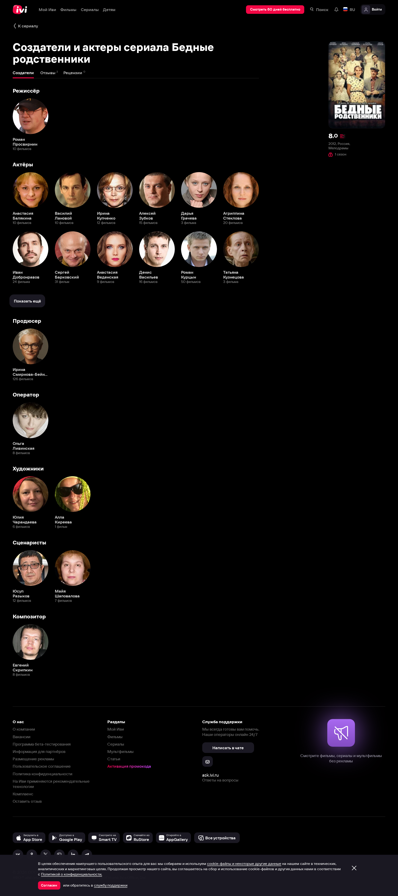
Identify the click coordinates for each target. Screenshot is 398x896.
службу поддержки (110, 885)
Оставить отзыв (27, 801)
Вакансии (21, 736)
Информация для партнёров (39, 751)
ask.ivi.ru (210, 775)
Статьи (113, 759)
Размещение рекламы (33, 759)
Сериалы (115, 744)
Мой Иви (115, 729)
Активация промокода (129, 766)
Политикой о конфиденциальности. (71, 874)
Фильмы (115, 736)
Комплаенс (23, 794)
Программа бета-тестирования (42, 744)
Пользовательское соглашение (42, 766)
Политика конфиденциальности (42, 774)
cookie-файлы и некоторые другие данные (244, 863)
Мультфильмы (120, 751)
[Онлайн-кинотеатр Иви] (21, 9)
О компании (24, 729)
